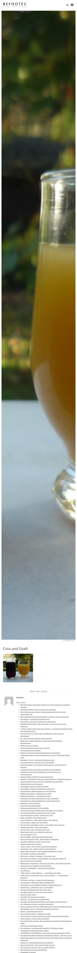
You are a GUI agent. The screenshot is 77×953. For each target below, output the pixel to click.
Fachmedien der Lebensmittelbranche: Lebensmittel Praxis (40, 801)
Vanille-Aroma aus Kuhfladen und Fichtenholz (35, 866)
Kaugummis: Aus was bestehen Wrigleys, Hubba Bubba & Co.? (41, 885)
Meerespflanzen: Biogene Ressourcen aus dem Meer (38, 791)
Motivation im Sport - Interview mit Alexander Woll (37, 760)
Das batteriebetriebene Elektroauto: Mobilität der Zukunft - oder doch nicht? (46, 935)
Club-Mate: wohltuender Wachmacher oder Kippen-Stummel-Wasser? (43, 902)
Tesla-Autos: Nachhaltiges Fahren (31, 926)
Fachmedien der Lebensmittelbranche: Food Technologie (39, 798)
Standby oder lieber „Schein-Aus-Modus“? (34, 827)
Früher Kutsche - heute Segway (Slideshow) (34, 919)
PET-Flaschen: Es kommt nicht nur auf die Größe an (37, 947)
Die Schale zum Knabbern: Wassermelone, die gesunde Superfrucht (43, 859)
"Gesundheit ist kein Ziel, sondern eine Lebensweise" (38, 722)
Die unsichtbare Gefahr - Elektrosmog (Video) (35, 914)
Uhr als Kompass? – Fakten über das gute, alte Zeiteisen (39, 820)
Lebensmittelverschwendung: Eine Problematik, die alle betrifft (41, 782)
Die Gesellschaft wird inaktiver (30, 750)
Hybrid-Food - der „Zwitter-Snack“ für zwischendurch (38, 849)
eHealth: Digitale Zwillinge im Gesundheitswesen (36, 777)
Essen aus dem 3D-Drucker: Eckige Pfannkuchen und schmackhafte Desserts (46, 907)
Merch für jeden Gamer (28, 895)
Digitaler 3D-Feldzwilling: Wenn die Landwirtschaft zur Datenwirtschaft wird (45, 779)
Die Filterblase (25, 871)
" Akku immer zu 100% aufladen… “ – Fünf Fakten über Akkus (40, 873)
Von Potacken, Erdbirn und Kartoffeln (32, 854)
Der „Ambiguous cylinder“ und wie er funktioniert (37, 904)
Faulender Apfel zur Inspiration (30, 844)
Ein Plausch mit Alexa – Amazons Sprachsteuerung (37, 880)
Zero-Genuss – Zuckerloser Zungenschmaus (35, 719)
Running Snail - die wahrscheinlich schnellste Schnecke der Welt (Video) (44, 916)
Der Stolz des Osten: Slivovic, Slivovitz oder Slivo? (36, 815)
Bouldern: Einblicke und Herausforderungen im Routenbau (40, 753)
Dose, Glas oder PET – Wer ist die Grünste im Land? (37, 945)
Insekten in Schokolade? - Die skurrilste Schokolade (37, 868)
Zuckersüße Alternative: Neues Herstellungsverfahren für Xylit (41, 851)
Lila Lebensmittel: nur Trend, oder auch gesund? (36, 892)
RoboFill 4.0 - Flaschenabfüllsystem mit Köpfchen (36, 943)
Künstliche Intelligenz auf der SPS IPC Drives (35, 842)
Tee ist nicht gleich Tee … (28, 834)
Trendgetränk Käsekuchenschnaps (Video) (34, 931)
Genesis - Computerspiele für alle (31, 911)
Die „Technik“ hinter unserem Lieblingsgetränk (36, 738)
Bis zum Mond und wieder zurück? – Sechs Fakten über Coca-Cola (42, 825)
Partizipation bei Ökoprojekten (30, 806)
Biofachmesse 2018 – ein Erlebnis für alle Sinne (36, 832)
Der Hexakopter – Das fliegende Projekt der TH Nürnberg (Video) (41, 928)
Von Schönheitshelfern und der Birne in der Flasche (37, 813)
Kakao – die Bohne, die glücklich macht (33, 818)
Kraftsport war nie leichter (29, 746)
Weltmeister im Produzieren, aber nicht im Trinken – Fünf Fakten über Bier (45, 863)
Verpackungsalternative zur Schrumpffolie (34, 808)
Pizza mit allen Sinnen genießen (31, 861)
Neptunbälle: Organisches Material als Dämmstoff (37, 789)
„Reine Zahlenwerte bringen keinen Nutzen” (35, 748)
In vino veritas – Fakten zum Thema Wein (34, 822)
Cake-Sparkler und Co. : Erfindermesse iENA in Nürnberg (39, 909)
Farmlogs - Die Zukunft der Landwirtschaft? (34, 899)
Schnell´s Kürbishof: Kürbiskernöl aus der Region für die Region (41, 810)
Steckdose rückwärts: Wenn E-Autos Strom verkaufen (38, 710)
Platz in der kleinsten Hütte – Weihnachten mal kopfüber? (39, 839)
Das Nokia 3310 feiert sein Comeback (32, 897)
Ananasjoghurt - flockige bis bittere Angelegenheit (37, 883)
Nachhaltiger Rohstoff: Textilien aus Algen (34, 786)
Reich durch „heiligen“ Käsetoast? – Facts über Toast (37, 856)
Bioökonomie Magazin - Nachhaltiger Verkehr (35, 796)
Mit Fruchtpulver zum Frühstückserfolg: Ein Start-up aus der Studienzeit (44, 717)
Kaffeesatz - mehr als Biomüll (30, 803)
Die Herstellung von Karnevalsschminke (33, 950)
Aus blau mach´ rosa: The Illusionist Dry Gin (35, 830)
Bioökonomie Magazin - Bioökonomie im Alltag (35, 794)
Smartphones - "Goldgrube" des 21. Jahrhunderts (37, 887)
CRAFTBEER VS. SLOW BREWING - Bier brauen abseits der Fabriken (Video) (45, 933)
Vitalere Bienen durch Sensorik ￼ (31, 784)
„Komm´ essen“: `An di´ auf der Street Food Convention (38, 846)
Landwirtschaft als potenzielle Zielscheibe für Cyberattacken (40, 770)
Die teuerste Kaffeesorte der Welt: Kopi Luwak (35, 890)
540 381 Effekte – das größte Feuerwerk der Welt (36, 837)
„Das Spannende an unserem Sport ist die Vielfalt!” (37, 762)
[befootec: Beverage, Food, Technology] (14, 5)
